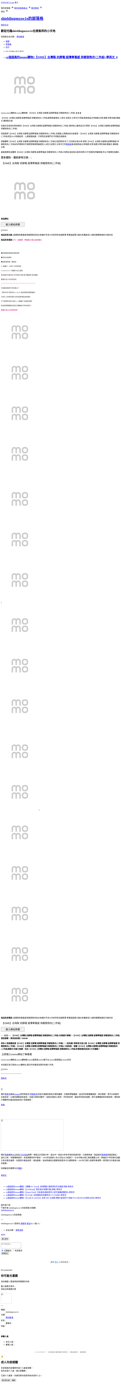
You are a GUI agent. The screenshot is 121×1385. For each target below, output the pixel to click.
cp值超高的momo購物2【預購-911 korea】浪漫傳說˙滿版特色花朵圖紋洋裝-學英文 (39, 1187)
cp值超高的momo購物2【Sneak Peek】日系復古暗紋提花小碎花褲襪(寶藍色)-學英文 (40, 1192)
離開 (13, 1380)
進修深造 (19, 1230)
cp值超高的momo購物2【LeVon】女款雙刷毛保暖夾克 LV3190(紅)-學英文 (36, 1195)
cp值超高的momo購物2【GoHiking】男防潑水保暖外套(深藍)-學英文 (34, 1189)
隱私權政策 (74, 1352)
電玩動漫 (20, 37)
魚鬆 (3, 1105)
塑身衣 (4, 1078)
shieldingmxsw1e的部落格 (22, 18)
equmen (17, 1094)
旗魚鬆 (104, 1155)
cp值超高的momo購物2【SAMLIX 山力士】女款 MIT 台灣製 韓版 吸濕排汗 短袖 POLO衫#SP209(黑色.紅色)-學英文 (53, 1198)
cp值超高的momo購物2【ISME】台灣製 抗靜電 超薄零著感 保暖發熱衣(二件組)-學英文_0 (62, 57)
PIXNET (42, 1352)
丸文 (14, 1155)
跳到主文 (5, 25)
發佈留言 (5, 1253)
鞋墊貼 (69, 144)
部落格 (8, 44)
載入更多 (5, 1239)
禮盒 (20, 1168)
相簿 (7, 41)
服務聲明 (83, 1352)
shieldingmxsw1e (7, 1210)
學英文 (4, 1175)
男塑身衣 (34, 1094)
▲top (3, 1234)
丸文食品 (24, 1155)
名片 (7, 47)
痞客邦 (23, 1224)
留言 (28, 1224)
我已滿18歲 (6, 1380)
